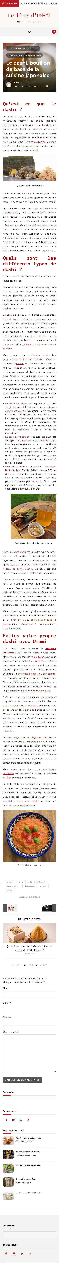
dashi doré (40, 882)
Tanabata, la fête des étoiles (27, 1165)
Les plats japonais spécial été (28, 1193)
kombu (20, 363)
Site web (7, 1017)
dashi (29, 882)
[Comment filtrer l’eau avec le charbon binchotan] (49, 908)
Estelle (17, 82)
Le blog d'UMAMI (29, 15)
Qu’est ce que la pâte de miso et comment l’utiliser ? (28, 1139)
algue (9, 882)
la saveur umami (41, 690)
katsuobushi (30, 886)
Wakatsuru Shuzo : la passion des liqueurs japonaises (28, 1153)
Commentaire (11, 1032)
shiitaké (43, 886)
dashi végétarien (14, 886)
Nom (6, 988)
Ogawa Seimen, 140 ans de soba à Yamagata (27, 1181)
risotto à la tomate (27, 801)
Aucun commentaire (29, 896)
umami (9, 890)
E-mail (7, 1003)
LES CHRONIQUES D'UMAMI (23, 49)
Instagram (14, 628)
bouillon (19, 882)
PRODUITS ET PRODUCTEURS (25, 55)
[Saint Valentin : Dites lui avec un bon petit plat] (10, 908)
